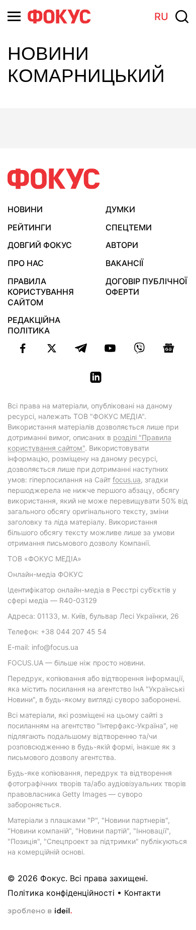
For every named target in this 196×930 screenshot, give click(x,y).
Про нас (26, 263)
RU (161, 17)
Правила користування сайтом (41, 291)
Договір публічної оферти (146, 286)
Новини (25, 209)
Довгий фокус (40, 245)
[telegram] (81, 348)
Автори (122, 245)
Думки (120, 209)
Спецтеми (129, 227)
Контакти (142, 893)
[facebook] (23, 348)
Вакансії (124, 263)
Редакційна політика (34, 325)
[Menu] (14, 16)
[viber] (139, 348)
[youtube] (110, 348)
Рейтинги (29, 227)
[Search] (181, 16)
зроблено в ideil (40, 911)
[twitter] (52, 348)
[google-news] (168, 348)
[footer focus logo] (54, 178)
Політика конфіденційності (61, 893)
